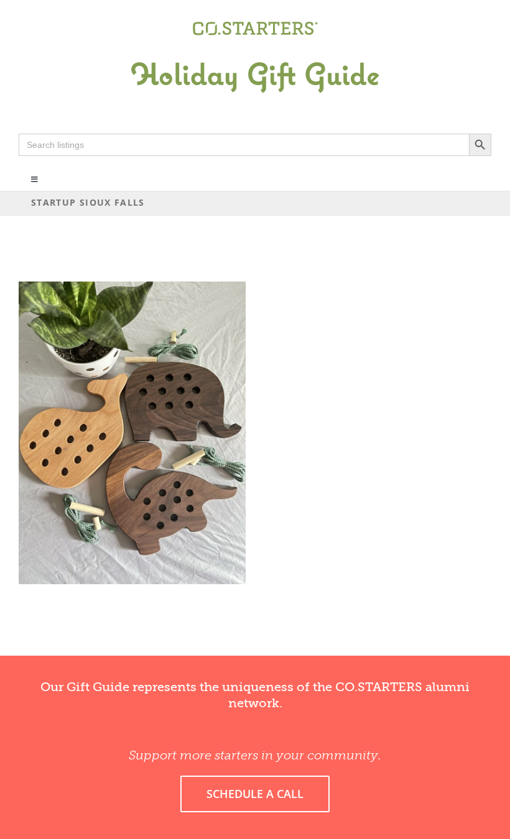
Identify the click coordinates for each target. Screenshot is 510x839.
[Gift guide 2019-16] (255, 48)
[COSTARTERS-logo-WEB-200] (255, 27)
